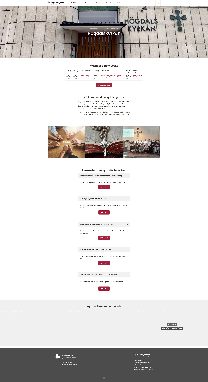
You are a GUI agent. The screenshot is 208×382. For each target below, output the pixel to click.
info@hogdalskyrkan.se (69, 364)
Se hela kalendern (104, 85)
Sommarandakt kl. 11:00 (137, 76)
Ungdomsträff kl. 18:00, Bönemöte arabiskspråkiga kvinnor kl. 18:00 (111, 76)
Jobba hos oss (127, 3)
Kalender (109, 3)
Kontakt (117, 3)
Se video (103, 187)
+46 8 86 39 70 (67, 362)
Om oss (87, 3)
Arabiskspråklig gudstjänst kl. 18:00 (86, 76)
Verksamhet (98, 3)
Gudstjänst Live (76, 3)
